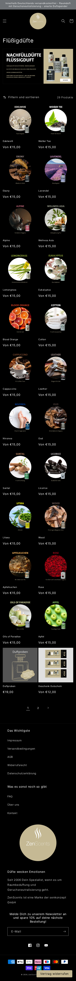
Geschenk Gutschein (50, 686)
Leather (42, 388)
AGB (10, 756)
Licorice (43, 488)
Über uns (13, 804)
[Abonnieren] (64, 931)
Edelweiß (8, 141)
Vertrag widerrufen (54, 974)
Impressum (14, 740)
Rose (41, 587)
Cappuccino (9, 388)
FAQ (10, 796)
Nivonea (7, 438)
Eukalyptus (44, 289)
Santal (6, 488)
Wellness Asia (46, 240)
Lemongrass (9, 289)
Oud (40, 438)
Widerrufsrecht (17, 765)
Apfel (41, 636)
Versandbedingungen (21, 748)
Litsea (6, 537)
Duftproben (9, 686)
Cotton (42, 339)
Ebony (6, 190)
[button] (5, 21)
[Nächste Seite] (48, 708)
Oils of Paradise (12, 636)
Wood (41, 537)
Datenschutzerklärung (21, 773)
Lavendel (43, 190)
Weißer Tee (44, 141)
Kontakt (12, 813)
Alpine (6, 240)
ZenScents (32, 975)
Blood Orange (10, 339)
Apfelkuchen (10, 587)
